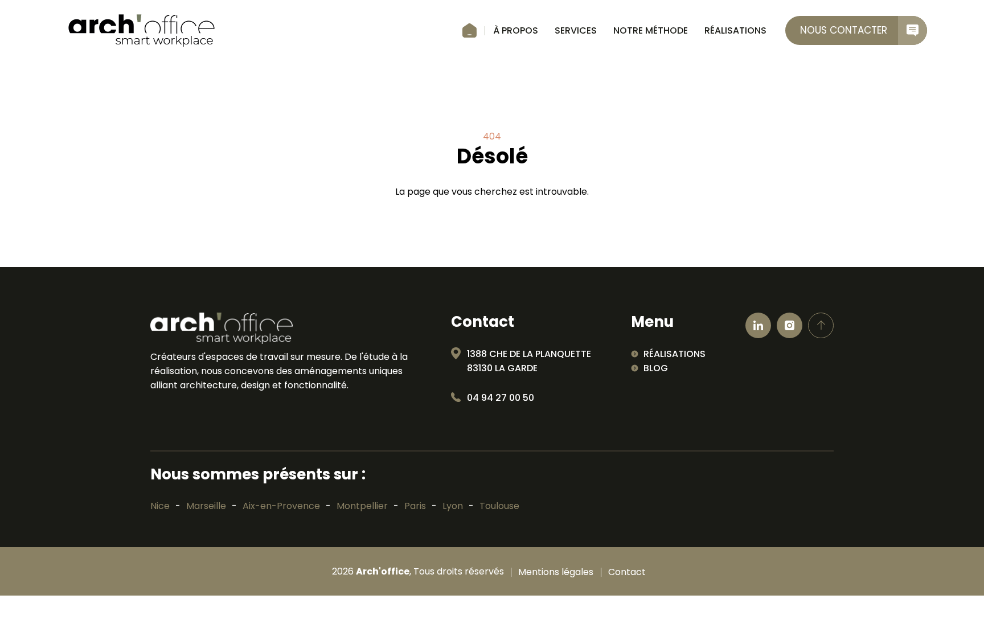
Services (576, 30)
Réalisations (735, 30)
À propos (515, 30)
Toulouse (499, 505)
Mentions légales (555, 572)
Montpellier (362, 505)
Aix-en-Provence (281, 505)
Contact (627, 572)
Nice (160, 505)
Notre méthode (650, 30)
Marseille (206, 505)
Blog (655, 368)
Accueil (469, 31)
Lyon (452, 505)
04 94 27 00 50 (500, 397)
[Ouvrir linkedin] (758, 325)
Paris (415, 505)
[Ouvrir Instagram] (789, 325)
